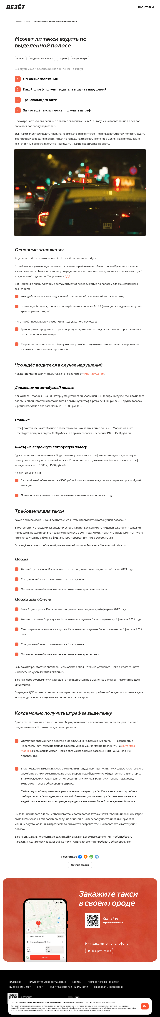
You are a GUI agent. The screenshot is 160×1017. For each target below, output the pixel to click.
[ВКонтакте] (80, 857)
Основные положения (40, 79)
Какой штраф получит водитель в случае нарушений (65, 89)
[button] (145, 1006)
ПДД (67, 276)
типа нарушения (93, 373)
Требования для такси (40, 100)
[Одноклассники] (86, 857)
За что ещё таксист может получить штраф (57, 110)
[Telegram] (97, 857)
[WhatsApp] (91, 857)
